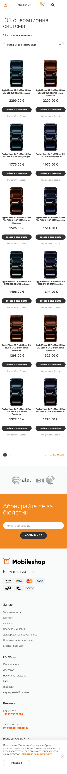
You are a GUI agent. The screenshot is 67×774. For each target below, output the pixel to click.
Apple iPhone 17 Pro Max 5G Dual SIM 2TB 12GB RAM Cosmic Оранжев (50, 93)
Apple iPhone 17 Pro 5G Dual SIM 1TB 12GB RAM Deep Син (50, 155)
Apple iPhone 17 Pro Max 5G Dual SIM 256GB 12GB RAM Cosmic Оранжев (50, 348)
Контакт (8, 617)
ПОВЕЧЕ (29, 588)
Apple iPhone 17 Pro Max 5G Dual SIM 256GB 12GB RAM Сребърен (16, 411)
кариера (8, 623)
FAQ (5, 681)
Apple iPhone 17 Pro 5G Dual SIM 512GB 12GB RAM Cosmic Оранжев (16, 348)
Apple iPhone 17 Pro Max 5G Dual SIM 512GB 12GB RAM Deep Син (50, 218)
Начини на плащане (14, 675)
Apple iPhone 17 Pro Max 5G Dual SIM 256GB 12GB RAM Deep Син (50, 410)
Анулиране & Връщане (16, 692)
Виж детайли (12, 116)
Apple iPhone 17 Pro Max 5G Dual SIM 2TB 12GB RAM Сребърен (16, 91)
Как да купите (11, 664)
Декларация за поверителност (20, 634)
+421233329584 (23, 5)
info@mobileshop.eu (16, 727)
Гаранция (8, 686)
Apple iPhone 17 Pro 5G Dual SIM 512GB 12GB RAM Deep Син (50, 282)
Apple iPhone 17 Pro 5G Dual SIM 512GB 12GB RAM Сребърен (16, 282)
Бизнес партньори (13, 645)
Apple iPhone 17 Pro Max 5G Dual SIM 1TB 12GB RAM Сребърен (16, 155)
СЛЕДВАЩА (57, 454)
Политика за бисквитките (18, 640)
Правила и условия (14, 629)
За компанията (12, 612)
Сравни (23, 116)
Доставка (8, 670)
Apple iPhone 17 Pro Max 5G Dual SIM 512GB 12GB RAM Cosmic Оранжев (16, 220)
